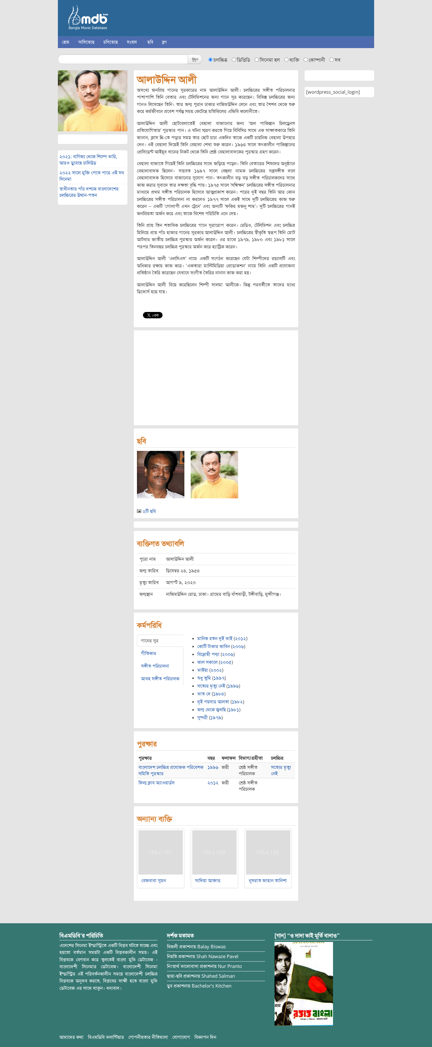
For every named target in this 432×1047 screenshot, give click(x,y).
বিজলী (172, 947)
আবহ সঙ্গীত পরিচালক (160, 679)
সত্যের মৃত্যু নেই (211, 686)
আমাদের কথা (71, 1037)
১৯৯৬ (233, 686)
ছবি (150, 42)
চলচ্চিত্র (220, 60)
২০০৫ (225, 662)
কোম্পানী (317, 60)
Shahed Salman (218, 976)
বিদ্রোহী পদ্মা (208, 654)
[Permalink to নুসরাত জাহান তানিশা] (268, 852)
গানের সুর (149, 641)
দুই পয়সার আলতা (213, 702)
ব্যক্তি (294, 60)
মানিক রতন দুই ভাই (214, 638)
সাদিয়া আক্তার (207, 880)
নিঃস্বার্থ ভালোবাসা (183, 966)
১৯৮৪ (218, 694)
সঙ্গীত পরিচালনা (155, 666)
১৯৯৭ (219, 678)
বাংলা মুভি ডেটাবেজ (114, 19)
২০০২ (216, 670)
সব (338, 60)
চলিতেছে (110, 42)
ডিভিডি (243, 60)
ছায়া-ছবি (174, 976)
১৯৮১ (233, 710)
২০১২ (240, 638)
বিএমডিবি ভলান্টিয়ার (106, 1037)
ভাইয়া (202, 670)
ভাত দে (204, 694)
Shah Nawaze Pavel (217, 956)
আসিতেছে (86, 42)
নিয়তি (172, 956)
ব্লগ (164, 42)
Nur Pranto (230, 966)
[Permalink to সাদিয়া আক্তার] (214, 852)
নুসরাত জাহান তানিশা (268, 880)
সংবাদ (132, 42)
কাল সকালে (207, 662)
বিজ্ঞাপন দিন (205, 1037)
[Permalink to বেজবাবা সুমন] (161, 852)
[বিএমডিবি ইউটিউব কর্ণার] (304, 983)
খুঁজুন (195, 59)
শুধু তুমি (204, 678)
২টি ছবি (149, 511)
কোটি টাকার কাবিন (213, 646)
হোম (65, 42)
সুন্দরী (202, 717)
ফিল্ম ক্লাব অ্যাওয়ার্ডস (157, 783)
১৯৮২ (237, 702)
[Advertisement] (216, 377)
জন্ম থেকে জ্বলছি (211, 710)
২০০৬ (238, 646)
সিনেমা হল (270, 60)
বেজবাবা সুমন (153, 880)
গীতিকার (148, 653)
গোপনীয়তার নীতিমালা (148, 1037)
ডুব (169, 986)
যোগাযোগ (181, 1037)
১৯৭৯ (215, 717)
